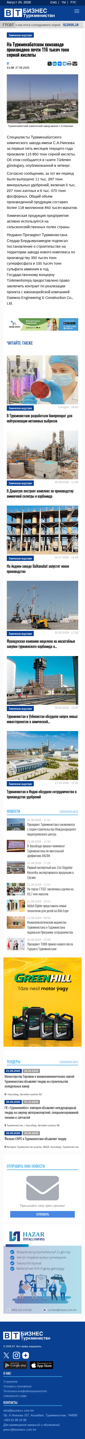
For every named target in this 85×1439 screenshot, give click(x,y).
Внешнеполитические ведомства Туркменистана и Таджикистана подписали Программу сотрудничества (50, 927)
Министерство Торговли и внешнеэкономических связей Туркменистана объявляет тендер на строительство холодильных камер (39, 1081)
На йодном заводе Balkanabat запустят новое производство (38, 569)
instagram (15, 1355)
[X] (50, 64)
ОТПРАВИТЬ (42, 1214)
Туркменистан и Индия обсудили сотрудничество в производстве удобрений (42, 794)
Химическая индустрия (20, 35)
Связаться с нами (15, 1396)
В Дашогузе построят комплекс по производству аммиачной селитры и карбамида (40, 493)
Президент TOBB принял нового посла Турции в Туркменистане (50, 946)
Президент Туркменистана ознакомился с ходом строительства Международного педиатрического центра (51, 829)
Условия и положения (17, 1386)
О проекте (10, 1381)
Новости (13, 811)
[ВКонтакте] (60, 64)
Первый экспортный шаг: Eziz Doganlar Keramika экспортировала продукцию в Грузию (50, 872)
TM (63, 2)
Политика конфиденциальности (25, 1391)
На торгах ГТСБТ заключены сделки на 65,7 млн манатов (50, 891)
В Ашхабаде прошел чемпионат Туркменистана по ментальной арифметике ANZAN (46, 850)
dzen (24, 1355)
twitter (6, 1355)
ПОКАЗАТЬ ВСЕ (69, 811)
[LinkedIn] (55, 64)
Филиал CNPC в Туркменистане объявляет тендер (35, 1138)
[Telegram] (65, 64)
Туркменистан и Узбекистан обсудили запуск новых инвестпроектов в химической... (42, 719)
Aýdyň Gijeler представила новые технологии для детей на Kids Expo (47, 908)
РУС (73, 2)
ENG (53, 2)
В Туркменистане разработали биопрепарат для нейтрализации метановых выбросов (39, 418)
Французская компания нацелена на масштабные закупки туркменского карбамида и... (41, 644)
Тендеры (13, 1061)
